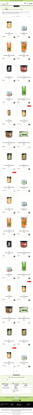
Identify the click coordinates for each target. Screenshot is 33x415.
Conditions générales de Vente (5, 405)
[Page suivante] (19, 370)
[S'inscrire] (25, 379)
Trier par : (14, 16)
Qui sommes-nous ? (29, 405)
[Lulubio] (6, 3)
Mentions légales (12, 405)
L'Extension (18, 413)
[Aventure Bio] (16, 397)
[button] (1, 3)
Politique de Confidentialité (19, 405)
